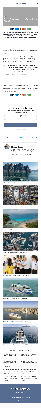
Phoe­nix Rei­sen (11, 34)
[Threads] (22, 400)
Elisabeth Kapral (17, 147)
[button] (3, 3)
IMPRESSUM (18, 397)
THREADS (23, 129)
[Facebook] (18, 400)
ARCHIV (5, 16)
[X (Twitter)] (20, 400)
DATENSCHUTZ (13, 397)
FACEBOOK (18, 129)
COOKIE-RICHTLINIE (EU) (25, 397)
